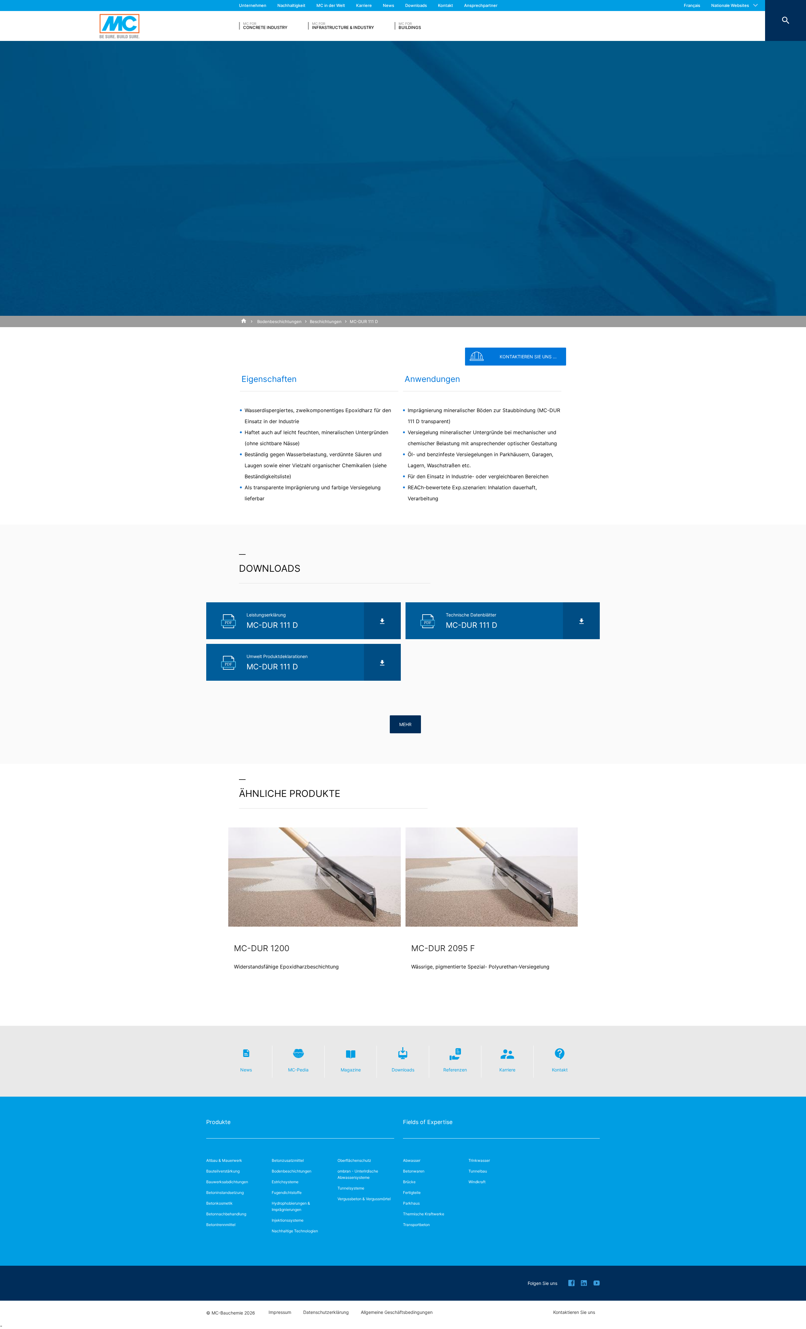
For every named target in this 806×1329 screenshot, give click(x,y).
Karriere (364, 5)
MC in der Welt (330, 5)
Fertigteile (412, 1192)
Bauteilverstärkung (223, 1171)
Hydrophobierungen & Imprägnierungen (291, 1206)
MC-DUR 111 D (364, 321)
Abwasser (411, 1160)
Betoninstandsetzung (225, 1192)
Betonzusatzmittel (288, 1160)
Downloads (416, 5)
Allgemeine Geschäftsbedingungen (397, 1312)
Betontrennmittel (221, 1224)
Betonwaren (413, 1171)
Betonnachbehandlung (226, 1214)
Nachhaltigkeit (291, 5)
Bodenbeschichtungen (279, 321)
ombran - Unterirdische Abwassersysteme (358, 1174)
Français (692, 5)
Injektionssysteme (288, 1220)
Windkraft (476, 1181)
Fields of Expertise (427, 1122)
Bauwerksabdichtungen (227, 1181)
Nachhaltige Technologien (295, 1231)
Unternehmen (252, 5)
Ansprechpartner (480, 5)
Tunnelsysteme (351, 1188)
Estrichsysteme (285, 1181)
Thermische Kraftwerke (423, 1214)
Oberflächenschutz (354, 1160)
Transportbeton (416, 1224)
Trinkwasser (479, 1160)
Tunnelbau (477, 1171)
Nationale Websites (730, 5)
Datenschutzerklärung (326, 1312)
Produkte (218, 1122)
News (388, 5)
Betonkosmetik (219, 1203)
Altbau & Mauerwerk (224, 1160)
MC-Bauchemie (119, 26)
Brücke (409, 1181)
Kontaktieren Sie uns (574, 1312)
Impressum (280, 1312)
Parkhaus (411, 1203)
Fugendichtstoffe (287, 1192)
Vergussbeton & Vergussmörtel (364, 1198)
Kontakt (445, 5)
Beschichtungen (326, 321)
